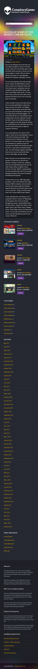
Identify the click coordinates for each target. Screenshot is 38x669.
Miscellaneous (8, 319)
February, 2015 (8, 440)
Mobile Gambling (8, 322)
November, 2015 (8, 408)
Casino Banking (8, 304)
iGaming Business (9, 645)
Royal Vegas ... (27, 228)
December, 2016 (8, 361)
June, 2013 (7, 512)
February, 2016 (8, 397)
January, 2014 (8, 487)
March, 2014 (7, 480)
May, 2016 (7, 386)
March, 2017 (7, 350)
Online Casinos (8, 326)
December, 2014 (8, 447)
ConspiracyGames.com (19, 666)
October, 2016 (8, 368)
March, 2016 (7, 393)
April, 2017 (7, 347)
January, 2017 (8, 357)
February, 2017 (8, 354)
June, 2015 (7, 426)
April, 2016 (7, 390)
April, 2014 (7, 476)
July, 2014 (6, 465)
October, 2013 (8, 498)
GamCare (6, 649)
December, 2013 (8, 490)
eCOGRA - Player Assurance (12, 642)
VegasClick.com (8, 547)
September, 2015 (8, 415)
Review (20, 234)
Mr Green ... (26, 287)
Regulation (7, 330)
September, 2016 (8, 372)
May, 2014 (7, 473)
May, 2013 (7, 516)
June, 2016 (7, 383)
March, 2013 (7, 523)
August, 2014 (7, 462)
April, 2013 (7, 519)
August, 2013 (7, 505)
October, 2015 (8, 411)
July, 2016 (6, 379)
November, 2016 (8, 365)
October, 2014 (8, 455)
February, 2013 (8, 526)
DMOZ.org (7, 551)
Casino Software (8, 315)
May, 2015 (7, 429)
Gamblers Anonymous (10, 653)
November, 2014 (8, 451)
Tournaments (7, 333)
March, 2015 (7, 437)
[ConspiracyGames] (20, 18)
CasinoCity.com (8, 536)
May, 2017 (7, 343)
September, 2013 (8, 501)
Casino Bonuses (8, 308)
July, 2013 (6, 508)
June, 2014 (7, 469)
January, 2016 (8, 401)
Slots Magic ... (27, 258)
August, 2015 (7, 419)
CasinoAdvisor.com (9, 540)
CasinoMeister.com (9, 544)
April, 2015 (7, 433)
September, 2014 (8, 458)
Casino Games (15, 62)
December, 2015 (8, 404)
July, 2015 (6, 422)
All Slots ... (25, 243)
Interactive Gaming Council (11, 638)
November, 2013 (8, 494)
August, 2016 (7, 375)
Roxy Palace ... (27, 272)
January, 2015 (8, 444)
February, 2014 (8, 483)
